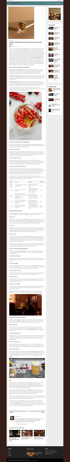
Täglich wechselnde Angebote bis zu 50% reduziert (39, 453)
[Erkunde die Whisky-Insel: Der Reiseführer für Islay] (51, 98)
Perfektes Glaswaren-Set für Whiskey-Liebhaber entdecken (57, 71)
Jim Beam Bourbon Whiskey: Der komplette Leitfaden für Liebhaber (57, 60)
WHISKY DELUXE (16, 3)
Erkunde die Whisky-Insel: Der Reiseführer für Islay (57, 99)
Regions (50, 3)
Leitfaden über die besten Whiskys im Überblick (35, 173)
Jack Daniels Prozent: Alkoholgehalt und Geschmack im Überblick (55, 105)
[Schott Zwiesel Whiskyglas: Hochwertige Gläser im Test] (51, 47)
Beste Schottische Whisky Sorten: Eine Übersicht (57, 54)
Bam (37, 460)
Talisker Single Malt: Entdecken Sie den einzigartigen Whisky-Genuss (55, 110)
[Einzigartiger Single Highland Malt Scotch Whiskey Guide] (51, 42)
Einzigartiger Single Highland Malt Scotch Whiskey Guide (57, 43)
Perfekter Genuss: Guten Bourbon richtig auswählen (57, 33)
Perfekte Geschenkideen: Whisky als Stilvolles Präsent (27, 438)
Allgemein (57, 3)
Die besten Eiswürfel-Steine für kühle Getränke (57, 28)
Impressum (19, 460)
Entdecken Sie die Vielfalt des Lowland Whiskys (57, 38)
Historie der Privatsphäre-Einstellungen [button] (51, 452)
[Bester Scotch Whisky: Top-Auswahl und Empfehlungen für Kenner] (50, 88)
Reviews (54, 3)
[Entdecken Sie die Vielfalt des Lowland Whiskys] (51, 37)
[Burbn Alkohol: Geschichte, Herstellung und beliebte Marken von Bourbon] (51, 75)
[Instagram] (61, 0)
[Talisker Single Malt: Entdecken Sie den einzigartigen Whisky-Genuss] (50, 109)
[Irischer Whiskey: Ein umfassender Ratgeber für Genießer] (51, 65)
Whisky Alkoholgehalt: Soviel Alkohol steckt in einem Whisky (39, 438)
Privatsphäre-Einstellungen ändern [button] (50, 450)
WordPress (34, 460)
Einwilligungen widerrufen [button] (49, 453)
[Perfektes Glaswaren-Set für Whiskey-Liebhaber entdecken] (51, 70)
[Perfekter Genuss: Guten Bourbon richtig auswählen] (51, 32)
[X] (60, 0)
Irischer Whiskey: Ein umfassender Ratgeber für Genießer (57, 66)
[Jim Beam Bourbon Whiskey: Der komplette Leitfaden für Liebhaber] (51, 59)
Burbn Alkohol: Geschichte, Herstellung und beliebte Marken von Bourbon (57, 77)
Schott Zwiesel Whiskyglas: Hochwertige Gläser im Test (57, 49)
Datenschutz (24, 460)
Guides (47, 3)
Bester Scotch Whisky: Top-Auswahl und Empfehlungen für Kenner (57, 89)
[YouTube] (59, 0)
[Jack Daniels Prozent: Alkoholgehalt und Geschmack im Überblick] (50, 104)
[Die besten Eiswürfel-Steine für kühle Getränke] (51, 27)
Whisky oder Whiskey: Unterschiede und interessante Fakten (14, 439)
